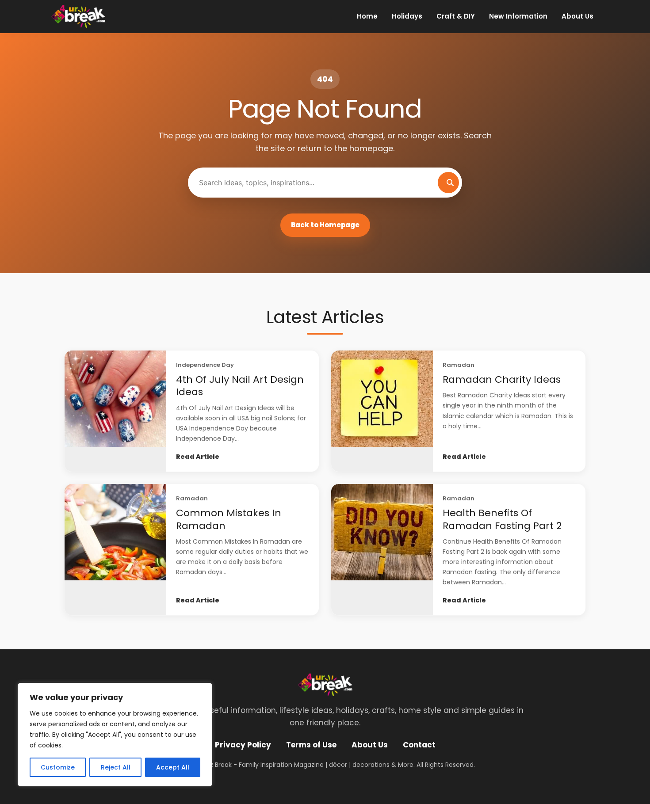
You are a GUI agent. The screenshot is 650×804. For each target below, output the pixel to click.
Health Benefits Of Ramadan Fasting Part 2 (502, 519)
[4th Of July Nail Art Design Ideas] (115, 411)
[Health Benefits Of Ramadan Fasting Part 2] (382, 549)
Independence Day (205, 365)
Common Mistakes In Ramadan (228, 519)
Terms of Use (311, 744)
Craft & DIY (455, 16)
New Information (518, 16)
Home (367, 16)
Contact (419, 744)
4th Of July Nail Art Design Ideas (240, 386)
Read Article (197, 456)
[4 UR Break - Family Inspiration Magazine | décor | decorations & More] (78, 16)
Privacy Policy (243, 744)
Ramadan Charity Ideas (502, 379)
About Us (577, 16)
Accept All (172, 767)
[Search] (448, 182)
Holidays (407, 16)
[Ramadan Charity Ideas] (382, 411)
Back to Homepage (325, 224)
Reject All (115, 767)
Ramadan (458, 365)
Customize (58, 767)
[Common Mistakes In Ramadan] (115, 549)
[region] (115, 734)
